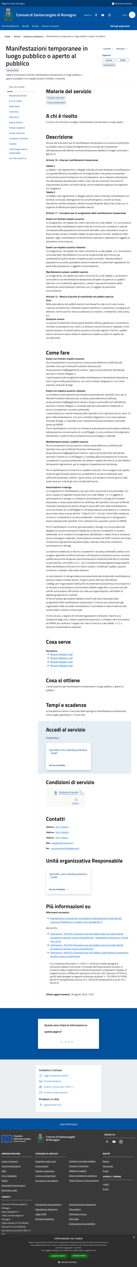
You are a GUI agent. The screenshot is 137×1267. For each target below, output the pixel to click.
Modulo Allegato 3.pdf (61, 654)
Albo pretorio (75, 1209)
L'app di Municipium (68, 1124)
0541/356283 (62, 832)
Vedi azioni (120, 48)
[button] (68, 1262)
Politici (5, 1180)
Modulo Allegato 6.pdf (61, 665)
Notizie (106, 1161)
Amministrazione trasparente (82, 1204)
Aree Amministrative (11, 1166)
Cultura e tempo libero (45, 1175)
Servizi (17, 36)
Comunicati (108, 1166)
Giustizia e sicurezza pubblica (82, 1161)
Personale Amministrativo (13, 1185)
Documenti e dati (9, 1190)
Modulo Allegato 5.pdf (61, 662)
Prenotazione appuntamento (48, 1204)
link (94, 1250)
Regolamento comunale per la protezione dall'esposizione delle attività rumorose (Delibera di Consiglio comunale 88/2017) (85, 920)
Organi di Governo (10, 1161)
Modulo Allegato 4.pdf (61, 658)
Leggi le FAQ (41, 1214)
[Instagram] (108, 15)
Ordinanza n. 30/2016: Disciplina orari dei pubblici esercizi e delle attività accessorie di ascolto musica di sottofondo (86, 947)
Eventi (106, 1189)
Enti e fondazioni (9, 1175)
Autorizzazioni (41, 1166)
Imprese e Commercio (79, 1166)
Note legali (74, 1219)
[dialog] (68, 1250)
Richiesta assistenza (44, 1219)
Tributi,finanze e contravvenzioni (84, 1180)
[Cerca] (132, 15)
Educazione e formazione (46, 1180)
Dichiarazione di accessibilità (82, 1223)
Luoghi (106, 1184)
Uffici (4, 1171)
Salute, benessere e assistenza (83, 1175)
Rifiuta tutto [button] (79, 1256)
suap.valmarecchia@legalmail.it (65, 848)
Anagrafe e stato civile (45, 1161)
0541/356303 (62, 827)
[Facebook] (95, 15)
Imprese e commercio (33, 36)
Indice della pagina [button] (16, 87)
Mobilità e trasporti (77, 1170)
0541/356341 (62, 837)
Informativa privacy (78, 1214)
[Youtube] (101, 15)
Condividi (107, 48)
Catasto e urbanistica (45, 1171)
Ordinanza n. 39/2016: (62, 934)
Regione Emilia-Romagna (13, 3)
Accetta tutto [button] (58, 1256)
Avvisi (105, 1171)
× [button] (134, 1237)
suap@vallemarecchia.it (62, 843)
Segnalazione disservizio (46, 1209)
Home (7, 36)
